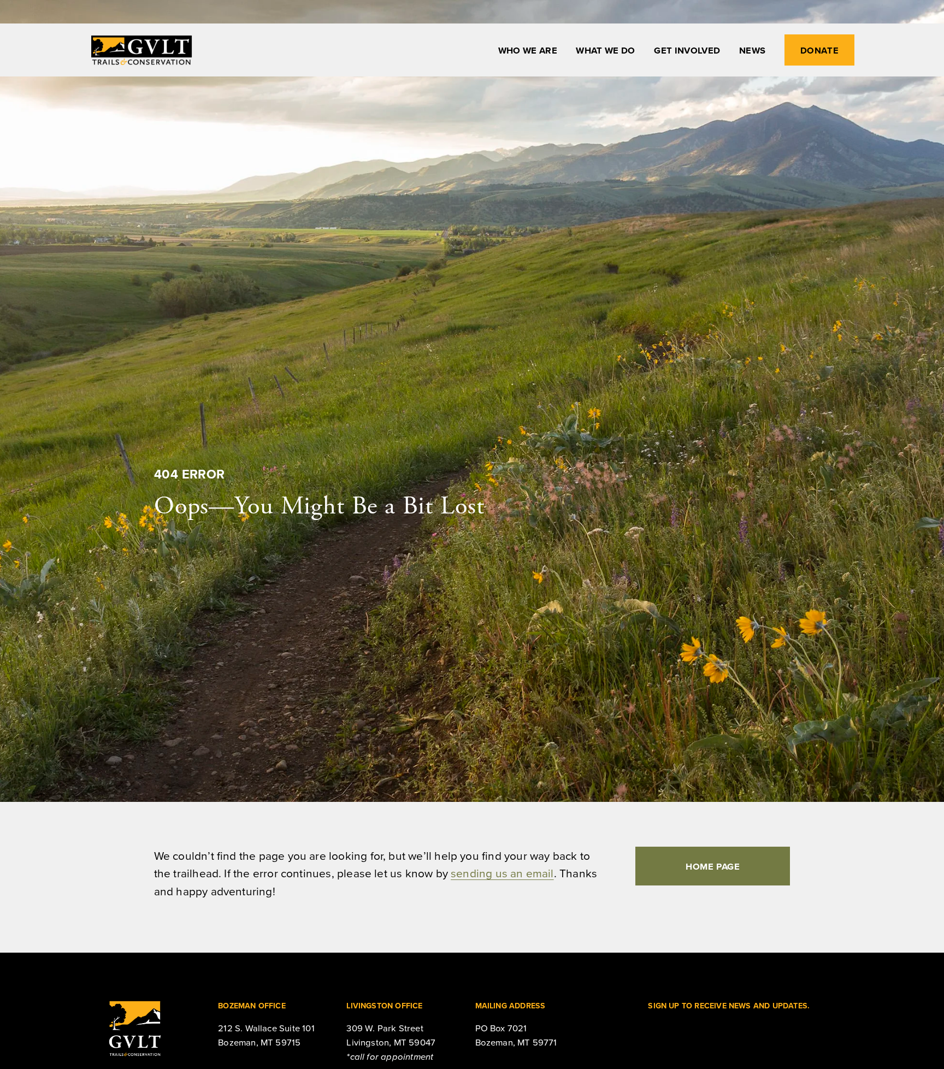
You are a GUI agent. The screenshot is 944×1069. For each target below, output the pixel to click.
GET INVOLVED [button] (687, 50)
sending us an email (502, 873)
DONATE (819, 50)
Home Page (713, 866)
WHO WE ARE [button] (527, 50)
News (752, 50)
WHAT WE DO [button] (605, 50)
